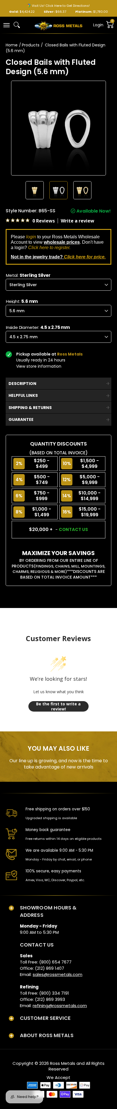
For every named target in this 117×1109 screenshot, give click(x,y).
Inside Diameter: (38, 327)
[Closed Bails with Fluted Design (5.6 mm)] (35, 190)
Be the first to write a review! (58, 706)
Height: (22, 301)
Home (12, 45)
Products (30, 45)
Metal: (28, 275)
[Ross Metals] (58, 25)
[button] (6, 25)
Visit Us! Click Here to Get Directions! (61, 5)
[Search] (17, 25)
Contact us (73, 529)
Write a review (77, 220)
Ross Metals (62, 1063)
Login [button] (98, 25)
